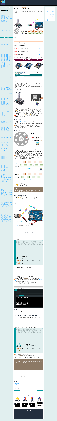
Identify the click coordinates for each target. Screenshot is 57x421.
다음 (40, 390)
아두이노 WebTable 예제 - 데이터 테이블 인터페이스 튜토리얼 (6, 195)
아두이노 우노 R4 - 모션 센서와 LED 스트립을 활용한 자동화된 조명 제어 (6, 67)
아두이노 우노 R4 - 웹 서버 (4, 165)
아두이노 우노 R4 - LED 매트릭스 (5, 99)
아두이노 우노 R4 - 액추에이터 (4, 72)
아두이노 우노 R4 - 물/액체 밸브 (5, 128)
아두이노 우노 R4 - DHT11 (4, 109)
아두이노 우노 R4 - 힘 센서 (4, 139)
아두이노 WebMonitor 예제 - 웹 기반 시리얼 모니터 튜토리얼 (6, 185)
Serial (16, 384)
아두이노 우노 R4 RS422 (4, 158)
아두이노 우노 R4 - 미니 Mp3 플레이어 (5, 154)
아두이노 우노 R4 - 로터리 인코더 (5, 37)
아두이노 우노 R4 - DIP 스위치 (4, 28)
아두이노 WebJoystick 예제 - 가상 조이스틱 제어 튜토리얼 (6, 183)
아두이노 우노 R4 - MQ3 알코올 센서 (5, 145)
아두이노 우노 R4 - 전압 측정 (4, 142)
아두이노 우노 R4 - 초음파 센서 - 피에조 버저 (6, 57)
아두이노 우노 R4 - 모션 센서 (4, 62)
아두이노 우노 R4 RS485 (4, 157)
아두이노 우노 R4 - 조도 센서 (4, 46)
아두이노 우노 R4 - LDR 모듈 (4, 47)
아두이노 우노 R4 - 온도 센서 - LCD (5, 107)
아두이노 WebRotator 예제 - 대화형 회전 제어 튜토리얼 (6, 189)
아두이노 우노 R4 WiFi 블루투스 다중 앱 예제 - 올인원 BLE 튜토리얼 (6, 214)
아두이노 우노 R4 (24, 7)
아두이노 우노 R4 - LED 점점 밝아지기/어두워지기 (6, 19)
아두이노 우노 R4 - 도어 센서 (4, 118)
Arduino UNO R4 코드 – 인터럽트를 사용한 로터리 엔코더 (49, 16)
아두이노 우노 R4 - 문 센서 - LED (5, 119)
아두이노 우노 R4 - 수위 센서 (4, 127)
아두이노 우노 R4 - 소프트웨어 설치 (35, 273)
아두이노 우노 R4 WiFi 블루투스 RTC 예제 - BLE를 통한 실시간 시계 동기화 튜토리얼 (6, 220)
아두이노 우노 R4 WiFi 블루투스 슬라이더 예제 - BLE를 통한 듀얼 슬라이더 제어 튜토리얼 (6, 221)
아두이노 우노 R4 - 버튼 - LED (4, 29)
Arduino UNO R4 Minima (26, 39)
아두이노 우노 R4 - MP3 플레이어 (5, 153)
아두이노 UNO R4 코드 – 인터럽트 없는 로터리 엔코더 (49, 14)
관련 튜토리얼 (47, 20)
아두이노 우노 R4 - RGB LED (4, 20)
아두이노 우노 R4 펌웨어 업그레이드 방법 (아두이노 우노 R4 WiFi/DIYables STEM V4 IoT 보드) (6, 13)
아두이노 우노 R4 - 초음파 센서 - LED (5, 55)
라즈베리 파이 (19, 7)
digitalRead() (17, 383)
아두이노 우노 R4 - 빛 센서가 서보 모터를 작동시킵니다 (6, 52)
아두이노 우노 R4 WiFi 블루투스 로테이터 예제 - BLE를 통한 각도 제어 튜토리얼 (6, 218)
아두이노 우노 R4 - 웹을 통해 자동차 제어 (6, 167)
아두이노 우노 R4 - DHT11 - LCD (5, 113)
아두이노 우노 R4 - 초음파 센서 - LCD (5, 59)
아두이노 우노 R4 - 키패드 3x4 (4, 102)
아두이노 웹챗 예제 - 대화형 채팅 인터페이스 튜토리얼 (6, 176)
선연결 (46, 13)
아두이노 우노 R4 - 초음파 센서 (4, 54)
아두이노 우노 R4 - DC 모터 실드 (5, 42)
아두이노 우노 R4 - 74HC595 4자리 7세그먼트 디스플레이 (6, 93)
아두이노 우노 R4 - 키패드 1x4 (4, 101)
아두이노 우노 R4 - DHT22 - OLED (5, 114)
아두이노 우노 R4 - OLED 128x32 (5, 85)
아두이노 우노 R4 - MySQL (4, 170)
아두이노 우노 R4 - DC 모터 (4, 41)
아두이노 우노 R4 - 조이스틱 (4, 76)
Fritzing (18, 225)
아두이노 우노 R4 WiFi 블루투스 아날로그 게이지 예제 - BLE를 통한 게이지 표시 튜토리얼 (6, 205)
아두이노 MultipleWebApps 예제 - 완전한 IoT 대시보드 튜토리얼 (6, 178)
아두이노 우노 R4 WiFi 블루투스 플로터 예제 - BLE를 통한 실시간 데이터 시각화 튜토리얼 (6, 216)
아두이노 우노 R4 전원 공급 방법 (21, 228)
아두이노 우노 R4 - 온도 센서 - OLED (5, 108)
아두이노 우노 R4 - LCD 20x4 (4, 82)
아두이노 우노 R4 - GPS (4, 148)
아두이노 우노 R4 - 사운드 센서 (4, 135)
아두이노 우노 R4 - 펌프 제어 (4, 129)
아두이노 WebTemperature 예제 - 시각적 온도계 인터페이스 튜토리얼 (6, 196)
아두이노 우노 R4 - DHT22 (4, 110)
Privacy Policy (32, 416)
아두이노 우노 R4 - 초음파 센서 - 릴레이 (6, 56)
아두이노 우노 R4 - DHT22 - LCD (5, 115)
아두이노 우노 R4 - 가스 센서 (4, 144)
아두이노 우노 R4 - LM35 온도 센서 (5, 111)
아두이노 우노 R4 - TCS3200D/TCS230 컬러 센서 (6, 132)
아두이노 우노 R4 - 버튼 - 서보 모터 (5, 30)
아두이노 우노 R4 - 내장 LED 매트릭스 (5, 98)
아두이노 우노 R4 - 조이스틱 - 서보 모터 (6, 77)
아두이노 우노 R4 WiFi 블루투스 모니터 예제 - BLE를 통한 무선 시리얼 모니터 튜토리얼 (6, 212)
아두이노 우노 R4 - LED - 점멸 (4, 15)
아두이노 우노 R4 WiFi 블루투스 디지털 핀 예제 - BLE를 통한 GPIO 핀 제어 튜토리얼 (6, 208)
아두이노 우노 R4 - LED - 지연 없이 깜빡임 (6, 16)
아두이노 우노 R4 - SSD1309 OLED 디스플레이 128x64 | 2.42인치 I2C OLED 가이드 (6, 87)
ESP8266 (14, 7)
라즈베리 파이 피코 (53, 7)
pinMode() (16, 382)
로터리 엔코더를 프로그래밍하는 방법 (49, 11)
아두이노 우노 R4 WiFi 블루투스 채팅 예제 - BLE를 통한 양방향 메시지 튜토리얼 (6, 206)
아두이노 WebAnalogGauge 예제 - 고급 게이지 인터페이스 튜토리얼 (6, 180)
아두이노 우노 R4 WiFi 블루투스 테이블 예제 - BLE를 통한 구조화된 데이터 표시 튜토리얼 (6, 223)
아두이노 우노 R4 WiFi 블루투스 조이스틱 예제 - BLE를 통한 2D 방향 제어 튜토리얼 (6, 210)
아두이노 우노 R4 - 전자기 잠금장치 (5, 122)
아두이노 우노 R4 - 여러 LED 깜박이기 (5, 17)
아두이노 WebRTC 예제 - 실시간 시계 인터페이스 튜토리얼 (6, 191)
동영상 (46, 18)
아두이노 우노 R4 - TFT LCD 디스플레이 (5, 88)
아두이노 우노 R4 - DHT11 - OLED (5, 112)
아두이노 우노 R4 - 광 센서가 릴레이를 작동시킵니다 (6, 50)
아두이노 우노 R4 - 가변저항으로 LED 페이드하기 (6, 33)
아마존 (41, 40)
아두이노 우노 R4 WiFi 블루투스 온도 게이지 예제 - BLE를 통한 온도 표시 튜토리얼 (6, 225)
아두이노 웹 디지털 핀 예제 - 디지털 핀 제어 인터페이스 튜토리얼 (6, 181)
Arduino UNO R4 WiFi (18, 39)
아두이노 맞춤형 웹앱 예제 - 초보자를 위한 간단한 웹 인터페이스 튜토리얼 (6, 198)
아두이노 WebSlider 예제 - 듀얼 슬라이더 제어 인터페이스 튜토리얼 (6, 193)
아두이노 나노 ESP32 (38, 7)
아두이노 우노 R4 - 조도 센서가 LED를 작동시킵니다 (6, 48)
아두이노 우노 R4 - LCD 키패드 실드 (5, 83)
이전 (17, 390)
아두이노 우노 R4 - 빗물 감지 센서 (5, 130)
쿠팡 (39, 40)
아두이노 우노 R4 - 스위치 (4, 26)
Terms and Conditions (26, 416)
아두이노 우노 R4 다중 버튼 (4, 25)
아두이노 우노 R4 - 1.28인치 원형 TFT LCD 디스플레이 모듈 (6, 91)
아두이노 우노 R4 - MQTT (4, 169)
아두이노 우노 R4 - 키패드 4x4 (4, 103)
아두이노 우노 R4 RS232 (4, 156)
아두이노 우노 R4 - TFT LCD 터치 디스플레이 (6, 89)
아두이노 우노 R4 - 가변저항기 (23, 121)
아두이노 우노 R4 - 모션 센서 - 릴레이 (5, 64)
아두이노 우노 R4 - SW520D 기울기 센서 (6, 137)
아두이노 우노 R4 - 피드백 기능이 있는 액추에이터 (6, 74)
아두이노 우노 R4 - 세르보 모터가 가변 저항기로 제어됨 (6, 35)
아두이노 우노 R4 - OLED (4, 84)
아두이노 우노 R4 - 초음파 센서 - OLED (5, 60)
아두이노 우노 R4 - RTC (4, 125)
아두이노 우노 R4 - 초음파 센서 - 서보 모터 (6, 58)
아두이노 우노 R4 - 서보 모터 (4, 44)
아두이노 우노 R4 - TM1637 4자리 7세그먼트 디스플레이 (6, 95)
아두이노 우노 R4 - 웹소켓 (4, 166)
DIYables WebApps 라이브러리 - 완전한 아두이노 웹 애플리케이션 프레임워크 (6, 174)
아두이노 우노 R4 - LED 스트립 (4, 150)
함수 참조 (46, 19)
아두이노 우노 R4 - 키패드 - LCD (5, 104)
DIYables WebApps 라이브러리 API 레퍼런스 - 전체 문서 (6, 200)
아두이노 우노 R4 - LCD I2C (4, 81)
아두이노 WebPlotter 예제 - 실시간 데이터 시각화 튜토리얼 (6, 187)
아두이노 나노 (31, 7)
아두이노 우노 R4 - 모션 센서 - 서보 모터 (6, 65)
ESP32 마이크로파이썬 (46, 7)
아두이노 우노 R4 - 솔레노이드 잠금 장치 (6, 121)
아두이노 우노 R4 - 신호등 (4, 21)
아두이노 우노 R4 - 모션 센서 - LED (5, 63)
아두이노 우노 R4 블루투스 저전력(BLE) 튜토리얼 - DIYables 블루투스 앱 (6, 203)
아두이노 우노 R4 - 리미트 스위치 (5, 27)
